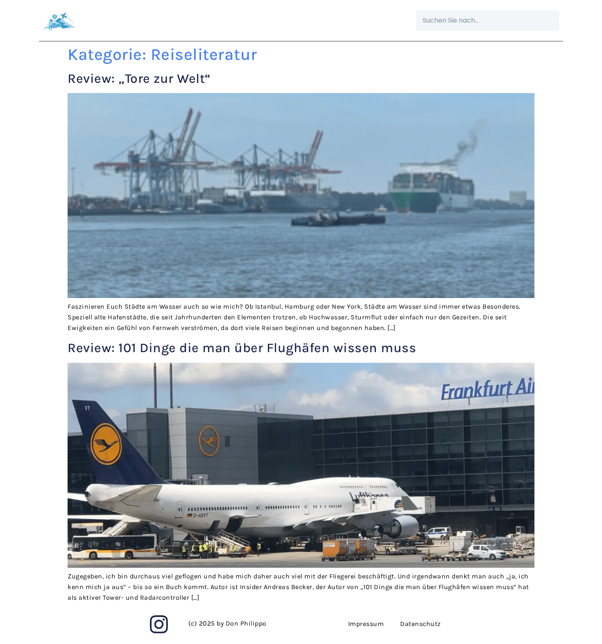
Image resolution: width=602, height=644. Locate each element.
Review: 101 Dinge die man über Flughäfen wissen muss (242, 347)
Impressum (366, 624)
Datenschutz (420, 624)
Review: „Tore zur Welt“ (139, 78)
